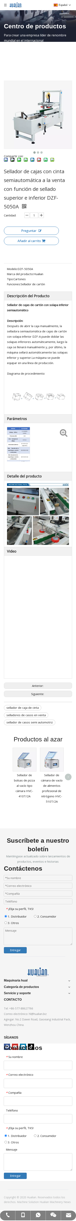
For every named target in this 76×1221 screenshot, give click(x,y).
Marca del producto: (20, 274)
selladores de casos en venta (26, 715)
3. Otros (13, 923)
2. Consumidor (46, 916)
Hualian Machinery (52, 1202)
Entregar (15, 950)
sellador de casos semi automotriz (29, 722)
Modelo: (12, 269)
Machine (22, 1202)
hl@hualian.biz (38, 1014)
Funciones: (14, 284)
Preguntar (28, 231)
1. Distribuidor (17, 916)
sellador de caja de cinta (22, 708)
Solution (34, 1202)
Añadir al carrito (29, 241)
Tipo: (10, 279)
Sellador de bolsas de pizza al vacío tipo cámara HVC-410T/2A (24, 785)
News (67, 1202)
